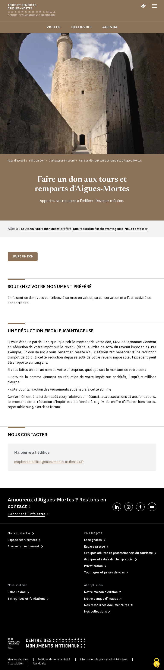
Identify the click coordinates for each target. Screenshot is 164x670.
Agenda (110, 26)
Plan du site (39, 663)
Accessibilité (15, 663)
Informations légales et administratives (103, 659)
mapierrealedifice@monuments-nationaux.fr (49, 462)
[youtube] (152, 506)
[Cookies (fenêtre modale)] (156, 663)
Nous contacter (136, 229)
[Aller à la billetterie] (143, 6)
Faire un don (23, 256)
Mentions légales (18, 659)
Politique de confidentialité (54, 659)
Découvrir (81, 26)
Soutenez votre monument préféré (46, 229)
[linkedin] (117, 506)
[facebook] (140, 506)
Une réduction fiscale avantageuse (98, 229)
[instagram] (128, 506)
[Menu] (154, 6)
